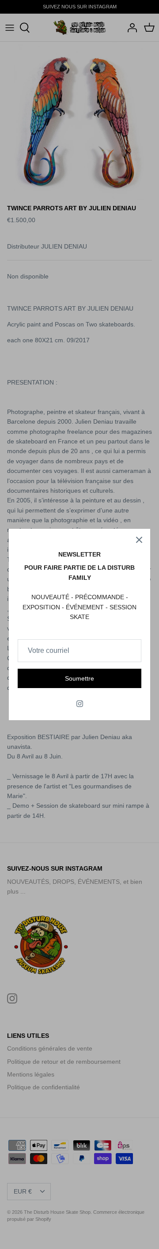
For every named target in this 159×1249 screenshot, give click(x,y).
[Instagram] (79, 703)
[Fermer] (139, 539)
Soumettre (79, 678)
